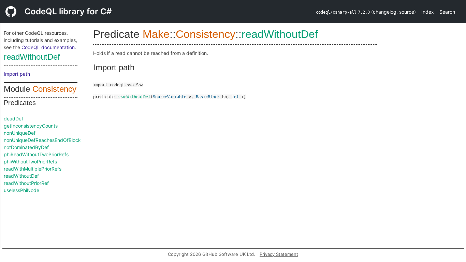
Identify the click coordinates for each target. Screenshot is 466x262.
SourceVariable (169, 96)
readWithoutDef (32, 56)
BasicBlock (208, 96)
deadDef (13, 118)
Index (427, 12)
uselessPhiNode (21, 190)
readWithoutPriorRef (26, 183)
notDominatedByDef (26, 147)
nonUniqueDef (19, 133)
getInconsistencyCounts (31, 126)
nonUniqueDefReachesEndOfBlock (42, 140)
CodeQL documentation (48, 47)
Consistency (54, 88)
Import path (17, 74)
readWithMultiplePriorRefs (32, 169)
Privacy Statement (279, 254)
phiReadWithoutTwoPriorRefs (36, 154)
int (235, 96)
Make (156, 34)
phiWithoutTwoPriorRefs (30, 161)
